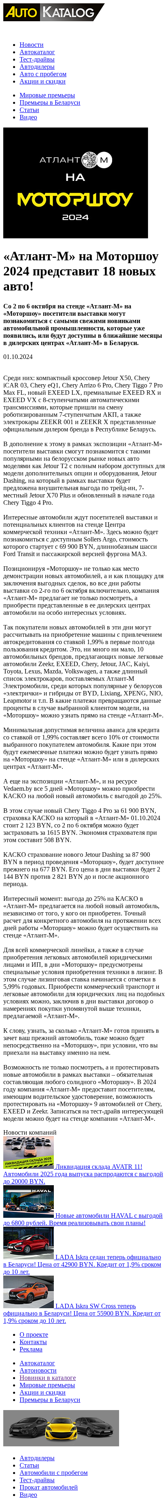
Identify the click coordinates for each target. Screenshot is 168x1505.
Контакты (33, 1341)
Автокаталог (37, 51)
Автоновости (38, 1370)
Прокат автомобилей (49, 1487)
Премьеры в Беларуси (50, 102)
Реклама (31, 1349)
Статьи (29, 109)
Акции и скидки (43, 81)
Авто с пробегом (43, 73)
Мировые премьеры (47, 95)
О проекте (34, 1334)
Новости (32, 44)
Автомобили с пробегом (54, 1472)
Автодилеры (37, 66)
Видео (28, 117)
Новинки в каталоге (48, 1377)
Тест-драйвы (37, 59)
